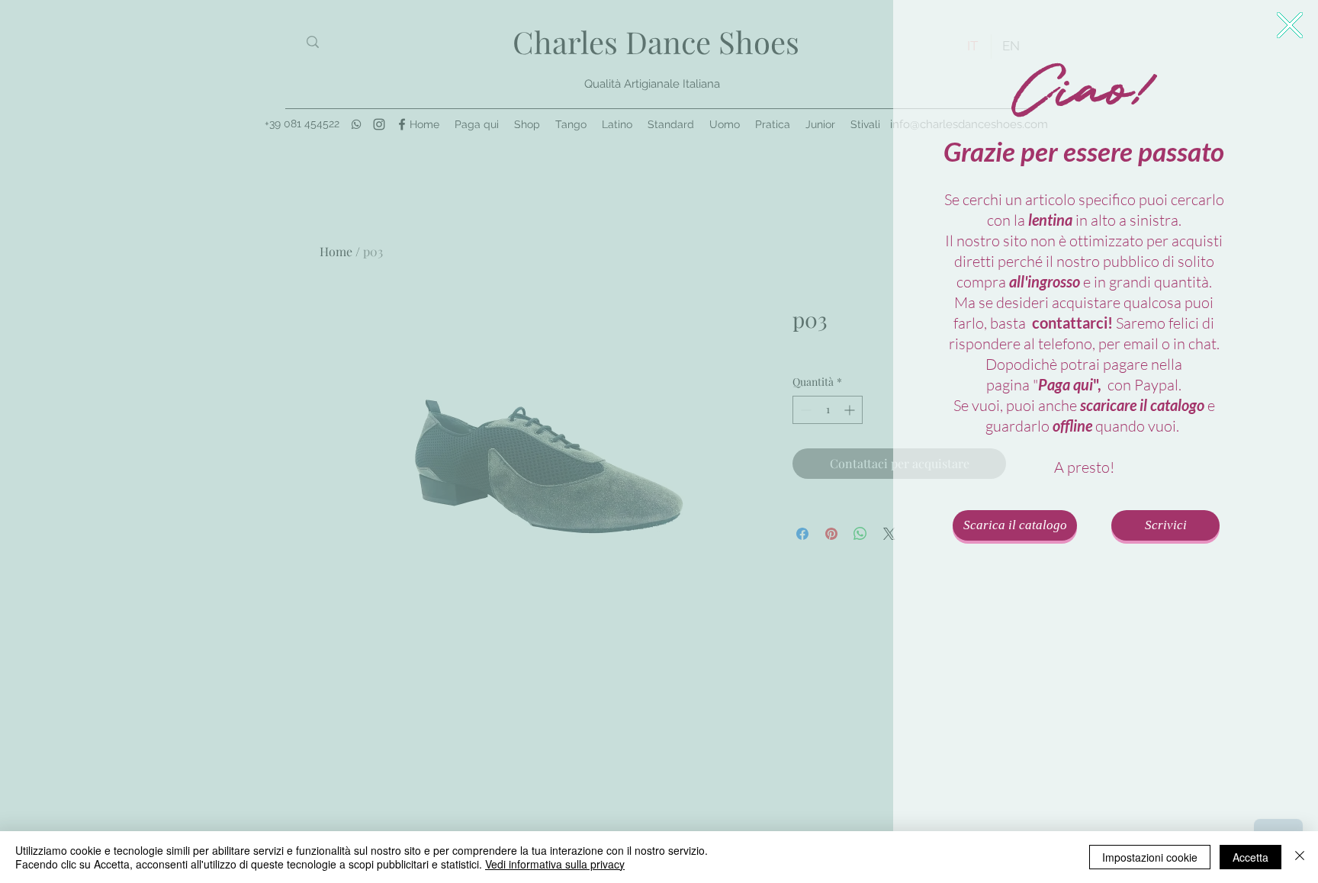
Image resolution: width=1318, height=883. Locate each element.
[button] (1290, 25)
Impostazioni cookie (1149, 857)
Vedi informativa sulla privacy (555, 864)
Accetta (1250, 857)
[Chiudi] (1300, 857)
